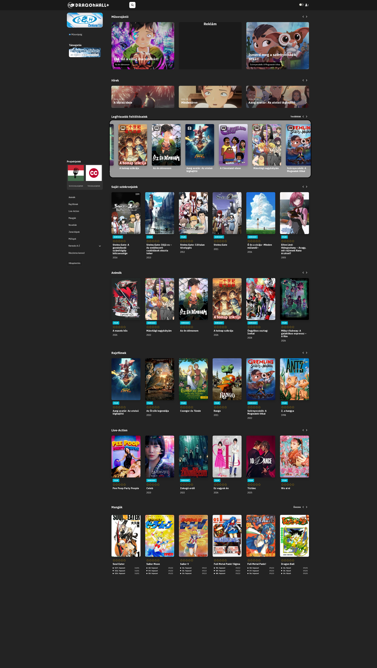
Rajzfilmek (73, 204)
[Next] (306, 16)
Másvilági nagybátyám (266, 168)
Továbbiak (295, 116)
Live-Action (74, 211)
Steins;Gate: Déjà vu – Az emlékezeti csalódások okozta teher (159, 249)
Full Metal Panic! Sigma (227, 563)
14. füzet (287, 573)
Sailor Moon (153, 563)
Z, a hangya (287, 410)
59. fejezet (153, 571)
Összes (297, 507)
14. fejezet (187, 573)
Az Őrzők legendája (157, 410)
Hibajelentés (74, 263)
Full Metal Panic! (256, 563)
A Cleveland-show (230, 168)
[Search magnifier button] (132, 5)
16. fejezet (187, 568)
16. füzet (287, 568)
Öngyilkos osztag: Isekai (257, 332)
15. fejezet (187, 571)
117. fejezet (119, 568)
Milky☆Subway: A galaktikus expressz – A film (293, 333)
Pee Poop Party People (126, 488)
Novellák (73, 225)
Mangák (72, 218)
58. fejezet (153, 573)
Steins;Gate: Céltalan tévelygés (192, 246)
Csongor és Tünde (190, 410)
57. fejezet (254, 571)
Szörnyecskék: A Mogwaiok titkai (265, 64)
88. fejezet (220, 573)
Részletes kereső (77, 253)
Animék (72, 197)
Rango (217, 410)
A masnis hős (120, 330)
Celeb (149, 488)
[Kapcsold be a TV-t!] (85, 20)
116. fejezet (119, 571)
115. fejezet (119, 573)
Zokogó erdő (187, 488)
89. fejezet (220, 571)
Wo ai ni (285, 488)
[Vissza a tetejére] (372, 661)
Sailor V (184, 563)
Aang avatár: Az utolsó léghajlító (199, 169)
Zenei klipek (74, 232)
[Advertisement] (210, 49)
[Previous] (303, 16)
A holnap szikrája (129, 168)
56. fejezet (254, 573)
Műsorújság (76, 34)
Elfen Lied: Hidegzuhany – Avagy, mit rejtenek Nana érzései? (293, 249)
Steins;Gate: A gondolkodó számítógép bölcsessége (121, 249)
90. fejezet (220, 568)
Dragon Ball (287, 563)
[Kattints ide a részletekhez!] (85, 52)
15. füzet (287, 571)
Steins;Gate (220, 244)
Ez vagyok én (221, 488)
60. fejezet (153, 568)
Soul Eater (119, 563)
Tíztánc (251, 488)
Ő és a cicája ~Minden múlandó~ (259, 246)
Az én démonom (122, 64)
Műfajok (72, 239)
